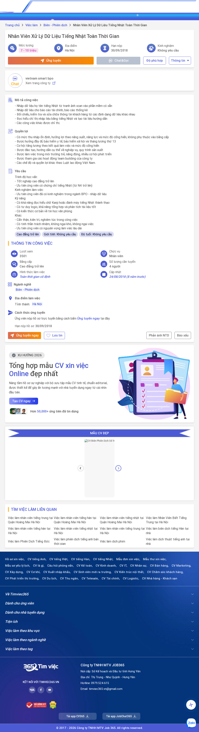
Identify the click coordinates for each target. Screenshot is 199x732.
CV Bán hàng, (159, 565)
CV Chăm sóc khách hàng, (165, 572)
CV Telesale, (90, 578)
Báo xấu (183, 335)
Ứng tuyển (53, 60)
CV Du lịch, (49, 578)
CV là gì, (38, 565)
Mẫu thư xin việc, (155, 559)
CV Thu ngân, (69, 578)
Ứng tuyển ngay (88, 318)
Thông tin (178, 60)
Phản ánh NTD (159, 335)
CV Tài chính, (111, 578)
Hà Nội (37, 304)
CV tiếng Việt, (58, 559)
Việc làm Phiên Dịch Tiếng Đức (29, 541)
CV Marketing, (181, 565)
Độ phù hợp (154, 60)
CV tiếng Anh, (37, 559)
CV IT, (123, 565)
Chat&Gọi (121, 60)
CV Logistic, (131, 578)
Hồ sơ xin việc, (15, 559)
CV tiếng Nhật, (103, 559)
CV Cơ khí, (33, 572)
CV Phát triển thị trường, (22, 578)
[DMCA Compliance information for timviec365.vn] (53, 705)
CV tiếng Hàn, (80, 559)
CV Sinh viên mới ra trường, (93, 572)
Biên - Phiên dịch (27, 290)
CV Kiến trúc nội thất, (129, 572)
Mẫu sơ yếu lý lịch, (17, 565)
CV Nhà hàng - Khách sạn (159, 578)
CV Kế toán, (85, 565)
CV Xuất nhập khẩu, (57, 572)
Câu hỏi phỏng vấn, (60, 565)
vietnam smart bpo (39, 78)
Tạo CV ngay (21, 401)
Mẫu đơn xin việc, (128, 559)
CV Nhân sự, (138, 565)
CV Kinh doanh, (106, 565)
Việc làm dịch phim (112, 541)
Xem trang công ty (38, 83)
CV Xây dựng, (14, 572)
